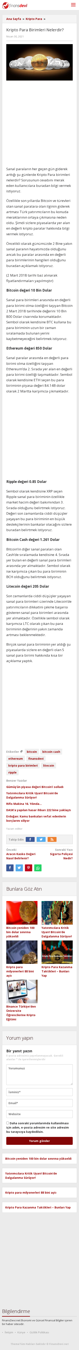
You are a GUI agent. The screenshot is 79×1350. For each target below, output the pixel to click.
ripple (12, 772)
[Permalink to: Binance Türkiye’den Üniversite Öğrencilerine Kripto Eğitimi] (21, 992)
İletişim (9, 1332)
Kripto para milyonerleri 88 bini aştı (20, 971)
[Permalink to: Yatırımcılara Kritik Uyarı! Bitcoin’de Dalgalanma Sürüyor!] (57, 913)
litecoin (48, 765)
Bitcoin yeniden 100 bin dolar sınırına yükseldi (20, 932)
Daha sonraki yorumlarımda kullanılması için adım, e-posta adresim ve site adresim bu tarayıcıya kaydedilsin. (37, 1127)
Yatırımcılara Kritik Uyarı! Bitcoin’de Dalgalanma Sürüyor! (57, 932)
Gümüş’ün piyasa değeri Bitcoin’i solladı (34, 787)
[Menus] (73, 5)
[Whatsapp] (38, 867)
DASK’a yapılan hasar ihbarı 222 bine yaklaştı (38, 810)
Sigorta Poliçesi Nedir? (61, 854)
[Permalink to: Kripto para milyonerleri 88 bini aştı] (21, 952)
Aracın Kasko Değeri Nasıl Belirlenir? (20, 854)
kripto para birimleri (23, 765)
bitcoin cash (51, 752)
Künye (21, 1332)
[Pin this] (28, 867)
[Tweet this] (19, 867)
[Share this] (10, 867)
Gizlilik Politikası (39, 1332)
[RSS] (53, 839)
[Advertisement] (39, 125)
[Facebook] (31, 839)
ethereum (15, 759)
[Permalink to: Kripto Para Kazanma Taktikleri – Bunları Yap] (57, 952)
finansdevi (36, 759)
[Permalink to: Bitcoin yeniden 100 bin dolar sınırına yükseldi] (21, 913)
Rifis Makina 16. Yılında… (24, 804)
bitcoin (32, 752)
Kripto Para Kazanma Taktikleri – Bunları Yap (57, 971)
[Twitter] (42, 839)
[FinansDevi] (14, 5)
